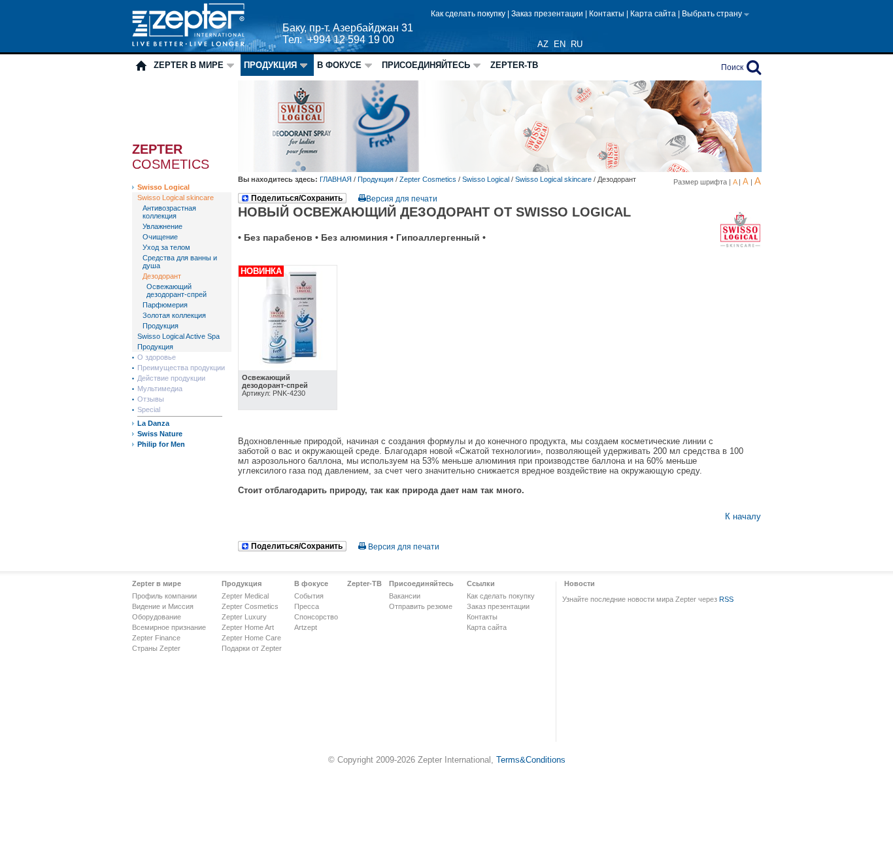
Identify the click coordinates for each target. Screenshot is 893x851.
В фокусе (339, 65)
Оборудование (156, 617)
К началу (743, 516)
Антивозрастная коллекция (169, 212)
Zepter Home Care (251, 638)
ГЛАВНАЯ (337, 179)
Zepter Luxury (244, 617)
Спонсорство (316, 617)
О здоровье (156, 357)
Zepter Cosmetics (427, 179)
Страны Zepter (156, 648)
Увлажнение (162, 226)
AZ (542, 44)
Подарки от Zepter (252, 648)
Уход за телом (166, 247)
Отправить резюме (420, 606)
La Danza (153, 423)
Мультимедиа (159, 388)
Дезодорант (162, 276)
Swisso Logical (163, 187)
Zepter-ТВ (514, 65)
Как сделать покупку (469, 13)
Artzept (305, 627)
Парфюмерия (165, 305)
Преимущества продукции (181, 368)
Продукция (270, 65)
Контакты (607, 13)
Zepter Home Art (248, 627)
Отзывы (150, 399)
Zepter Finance (156, 638)
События (309, 596)
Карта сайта (654, 13)
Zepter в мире (189, 65)
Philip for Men (161, 444)
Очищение (160, 237)
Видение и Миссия (163, 606)
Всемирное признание (169, 627)
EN (559, 44)
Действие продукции (171, 378)
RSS (726, 599)
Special (148, 409)
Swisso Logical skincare (175, 197)
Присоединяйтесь (426, 65)
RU (576, 44)
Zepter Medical (245, 596)
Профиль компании (164, 596)
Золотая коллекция (174, 315)
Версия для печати (401, 198)
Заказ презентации (548, 13)
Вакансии (404, 596)
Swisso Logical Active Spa (178, 336)
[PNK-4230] (288, 367)
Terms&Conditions (530, 760)
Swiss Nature (159, 434)
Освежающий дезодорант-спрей (176, 290)
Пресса (306, 606)
